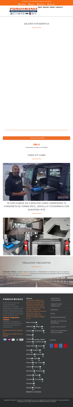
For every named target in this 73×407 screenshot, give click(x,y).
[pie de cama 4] (14, 54)
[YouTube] (56, 346)
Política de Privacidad (37, 401)
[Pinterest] (65, 346)
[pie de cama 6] (58, 54)
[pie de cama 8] (36, 69)
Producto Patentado (51, 400)
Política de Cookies (50, 401)
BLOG (53, 313)
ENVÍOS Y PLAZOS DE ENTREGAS (59, 322)
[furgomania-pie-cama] (36, 99)
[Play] (36, 182)
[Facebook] (51, 346)
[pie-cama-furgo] (58, 99)
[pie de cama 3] (58, 39)
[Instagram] (60, 346)
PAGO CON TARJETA (58, 327)
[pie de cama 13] (14, 99)
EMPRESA (54, 310)
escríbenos (25, 273)
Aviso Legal (28, 401)
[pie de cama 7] (14, 69)
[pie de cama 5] (36, 54)
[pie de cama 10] (14, 84)
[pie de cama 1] (14, 39)
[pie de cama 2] (36, 39)
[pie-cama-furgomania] (14, 114)
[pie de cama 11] (36, 84)
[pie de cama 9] (58, 69)
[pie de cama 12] (58, 84)
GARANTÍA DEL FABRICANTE (56, 305)
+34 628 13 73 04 (26, 1)
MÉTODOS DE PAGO (58, 317)
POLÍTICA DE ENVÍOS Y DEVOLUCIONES (59, 331)
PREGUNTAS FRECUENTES (56, 299)
